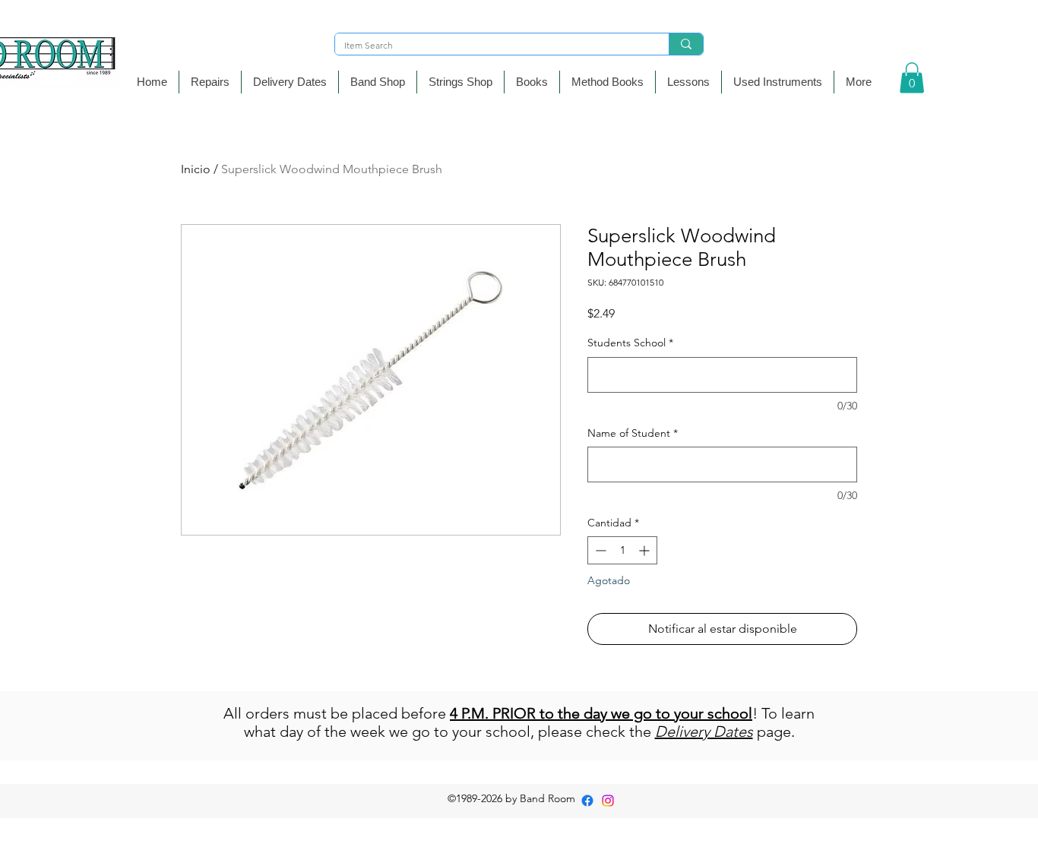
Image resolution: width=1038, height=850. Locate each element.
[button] (377, 82)
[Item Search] (686, 44)
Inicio (195, 169)
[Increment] (645, 550)
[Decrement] (599, 550)
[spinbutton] (622, 550)
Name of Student (632, 433)
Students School (630, 342)
